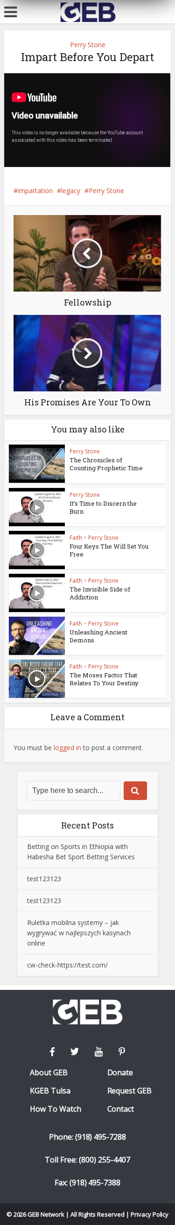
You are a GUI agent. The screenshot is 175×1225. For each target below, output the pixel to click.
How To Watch (55, 1109)
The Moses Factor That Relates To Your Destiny (104, 679)
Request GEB (129, 1090)
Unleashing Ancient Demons (98, 636)
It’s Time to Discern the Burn (103, 507)
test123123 (44, 878)
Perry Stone (87, 44)
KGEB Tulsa (50, 1090)
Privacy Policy (150, 1214)
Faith (76, 538)
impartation (35, 190)
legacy (70, 190)
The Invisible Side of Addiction (100, 593)
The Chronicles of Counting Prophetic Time (106, 464)
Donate (120, 1072)
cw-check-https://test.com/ (67, 965)
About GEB (49, 1072)
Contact (120, 1109)
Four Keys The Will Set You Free (109, 550)
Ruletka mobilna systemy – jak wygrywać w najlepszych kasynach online (79, 932)
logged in (67, 747)
